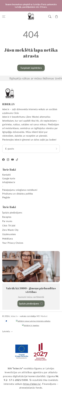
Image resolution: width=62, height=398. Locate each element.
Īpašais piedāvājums (12, 212)
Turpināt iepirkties (31, 67)
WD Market (41, 316)
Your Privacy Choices (12, 243)
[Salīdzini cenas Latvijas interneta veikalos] (33, 321)
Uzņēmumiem (9, 234)
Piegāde (6, 197)
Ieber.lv (14, 316)
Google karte (8, 178)
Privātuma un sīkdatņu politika (17, 193)
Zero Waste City (10, 230)
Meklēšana (7, 238)
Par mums (7, 221)
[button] (3, 16)
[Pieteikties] (56, 148)
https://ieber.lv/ (32, 383)
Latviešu (6, 331)
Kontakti (6, 174)
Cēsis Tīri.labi (8, 225)
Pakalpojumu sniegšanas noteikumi (19, 190)
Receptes (6, 217)
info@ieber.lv (8, 182)
